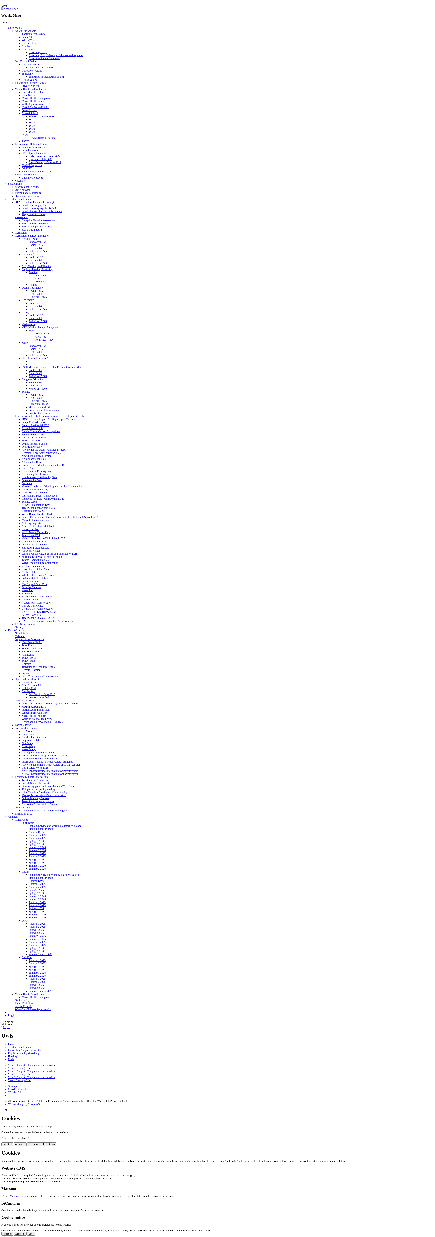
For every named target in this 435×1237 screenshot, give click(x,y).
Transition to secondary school (38, 801)
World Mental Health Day (36, 532)
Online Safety (22, 807)
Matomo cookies (19, 1196)
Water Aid (27, 590)
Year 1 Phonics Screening (35, 223)
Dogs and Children (32, 740)
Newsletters (21, 633)
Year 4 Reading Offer (19, 1080)
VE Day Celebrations (33, 565)
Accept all (20, 1144)
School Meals (29, 657)
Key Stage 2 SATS (32, 229)
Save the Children (31, 587)
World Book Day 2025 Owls (37, 514)
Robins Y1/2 (42, 333)
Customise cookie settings (42, 1144)
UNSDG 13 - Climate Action (37, 608)
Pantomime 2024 (31, 535)
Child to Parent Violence (35, 737)
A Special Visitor (31, 550)
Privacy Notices (30, 85)
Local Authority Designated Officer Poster (44, 755)
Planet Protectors (24, 1003)
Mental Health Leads (33, 101)
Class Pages (21, 819)
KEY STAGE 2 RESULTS (36, 171)
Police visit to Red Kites (35, 578)
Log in (11, 1015)
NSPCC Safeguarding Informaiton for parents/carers (50, 773)
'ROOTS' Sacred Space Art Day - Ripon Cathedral (49, 419)
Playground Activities (33, 214)
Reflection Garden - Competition (39, 495)
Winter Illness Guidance (34, 712)
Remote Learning (31, 669)
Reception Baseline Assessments (39, 220)
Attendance (28, 654)
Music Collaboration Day (35, 520)
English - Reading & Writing (37, 269)
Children (13, 816)
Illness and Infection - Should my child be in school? (50, 703)
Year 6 (32, 131)
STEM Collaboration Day (36, 504)
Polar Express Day (32, 446)
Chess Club (28, 468)
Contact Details (30, 43)
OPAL (25, 134)
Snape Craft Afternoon (34, 422)
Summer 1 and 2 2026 (40, 954)
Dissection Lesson (38, 403)
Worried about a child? (27, 186)
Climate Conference (32, 605)
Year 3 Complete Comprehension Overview (31, 1071)
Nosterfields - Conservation (36, 602)
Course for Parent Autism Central (39, 804)
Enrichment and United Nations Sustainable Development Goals (49, 416)
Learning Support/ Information (31, 776)
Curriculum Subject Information (32, 235)
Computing (28, 254)
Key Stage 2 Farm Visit (34, 584)
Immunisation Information (36, 709)
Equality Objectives (32, 177)
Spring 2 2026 (36, 844)
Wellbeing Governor (33, 104)
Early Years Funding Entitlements (40, 676)
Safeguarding (15, 183)
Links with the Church (41, 67)
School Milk (28, 660)
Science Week (29, 501)
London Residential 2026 (35, 425)
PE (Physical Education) (35, 358)
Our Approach (22, 189)
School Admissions (32, 648)
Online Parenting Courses (35, 798)
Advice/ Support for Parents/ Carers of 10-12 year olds (51, 764)
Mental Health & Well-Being (30, 994)
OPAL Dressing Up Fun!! (42, 137)
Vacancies (20, 180)
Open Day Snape (31, 581)
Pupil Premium (30, 150)
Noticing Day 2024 (32, 523)
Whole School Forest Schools (38, 575)
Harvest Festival (30, 529)
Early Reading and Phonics (36, 266)
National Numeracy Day (35, 489)
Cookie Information (18, 1089)
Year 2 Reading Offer (19, 1068)
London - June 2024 (39, 697)
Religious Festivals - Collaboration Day (43, 498)
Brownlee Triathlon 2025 (35, 569)
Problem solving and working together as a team (54, 874)
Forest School (29, 110)
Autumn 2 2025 (37, 838)
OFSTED (27, 168)
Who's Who (28, 40)
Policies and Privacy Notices (30, 82)
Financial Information (33, 147)
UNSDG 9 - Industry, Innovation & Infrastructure (48, 621)
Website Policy (16, 1092)
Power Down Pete (31, 614)
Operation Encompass (27, 196)
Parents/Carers (16, 630)
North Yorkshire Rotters (34, 492)
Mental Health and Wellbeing (30, 88)
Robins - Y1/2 (36, 244)
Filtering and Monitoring (28, 192)
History (26, 312)
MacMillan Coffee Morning (36, 455)
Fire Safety (27, 743)
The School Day (30, 651)
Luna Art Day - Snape (34, 437)
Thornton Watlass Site (33, 33)
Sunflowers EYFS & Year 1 (43, 116)
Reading (33, 272)
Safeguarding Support (26, 728)
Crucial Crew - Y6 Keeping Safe (39, 477)
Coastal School (30, 113)
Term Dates (28, 645)
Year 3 (32, 122)
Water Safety (29, 749)
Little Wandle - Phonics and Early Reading (45, 792)
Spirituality (27, 73)
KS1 (31, 361)
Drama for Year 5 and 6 (34, 443)
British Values (29, 79)
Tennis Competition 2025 (35, 559)
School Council (23, 1006)
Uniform (26, 663)
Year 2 (32, 119)
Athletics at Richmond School (38, 526)
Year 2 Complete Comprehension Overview (31, 1065)
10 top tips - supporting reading (38, 789)
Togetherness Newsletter (35, 780)
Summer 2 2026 (37, 850)
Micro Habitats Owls (40, 406)
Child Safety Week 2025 (35, 767)
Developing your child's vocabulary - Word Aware (49, 786)
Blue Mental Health (32, 92)
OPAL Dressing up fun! (34, 205)
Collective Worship (32, 70)
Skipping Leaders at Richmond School (42, 556)
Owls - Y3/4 (35, 247)
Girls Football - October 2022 (44, 156)
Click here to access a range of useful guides (45, 810)
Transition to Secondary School (38, 666)
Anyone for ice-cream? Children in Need (44, 449)
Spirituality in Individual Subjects (46, 76)
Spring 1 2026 (36, 841)
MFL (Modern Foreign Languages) (40, 327)
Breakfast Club (30, 682)
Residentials (28, 691)
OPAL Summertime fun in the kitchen (42, 211)
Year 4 (32, 125)
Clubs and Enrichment (27, 679)
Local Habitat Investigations (44, 410)
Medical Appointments (34, 706)
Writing (33, 284)
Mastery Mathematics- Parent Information (44, 795)
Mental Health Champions (36, 98)
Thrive (25, 140)
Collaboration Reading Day (36, 471)
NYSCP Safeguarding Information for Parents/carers (50, 770)
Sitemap (12, 1086)
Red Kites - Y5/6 (38, 251)
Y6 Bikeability (30, 572)
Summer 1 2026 (37, 847)
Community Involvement (35, 474)
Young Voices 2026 (32, 434)
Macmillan (27, 593)
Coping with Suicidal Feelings (38, 752)
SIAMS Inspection (32, 165)
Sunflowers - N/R (38, 241)
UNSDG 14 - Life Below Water (39, 611)
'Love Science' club (32, 428)
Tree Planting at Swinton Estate (38, 507)
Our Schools (15, 27)
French (32, 330)
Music (25, 342)
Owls (38, 278)
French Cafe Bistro (32, 440)
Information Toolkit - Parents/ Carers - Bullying (47, 761)
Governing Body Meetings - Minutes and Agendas (56, 55)
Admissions (28, 46)
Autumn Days (36, 831)
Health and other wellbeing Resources (42, 721)
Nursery (19, 627)
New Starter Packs (32, 642)
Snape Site (27, 37)
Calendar (20, 636)
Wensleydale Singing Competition (40, 562)
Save (31, 1234)
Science (26, 391)
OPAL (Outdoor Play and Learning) (34, 202)
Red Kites (40, 281)
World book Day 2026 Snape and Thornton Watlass (49, 553)
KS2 (31, 364)
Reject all (7, 1144)
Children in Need (31, 599)
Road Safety (28, 95)
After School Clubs (32, 685)
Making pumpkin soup (41, 828)
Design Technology (32, 287)
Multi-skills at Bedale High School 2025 (43, 538)
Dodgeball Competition (34, 544)
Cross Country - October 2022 (45, 162)
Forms (25, 672)
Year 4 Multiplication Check (37, 226)
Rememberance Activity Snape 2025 (41, 452)
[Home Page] (9, 8)
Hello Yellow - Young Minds (37, 596)
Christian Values (30, 64)
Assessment (21, 217)
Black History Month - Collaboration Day (44, 465)
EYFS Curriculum (25, 624)
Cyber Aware (29, 734)
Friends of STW (23, 813)
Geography (28, 299)
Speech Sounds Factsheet (35, 783)
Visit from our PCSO (33, 510)
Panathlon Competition (34, 541)
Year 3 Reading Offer (19, 1074)
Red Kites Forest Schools (35, 547)
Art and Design (30, 238)
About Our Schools (25, 30)
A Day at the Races (32, 462)
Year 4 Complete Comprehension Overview (31, 1077)
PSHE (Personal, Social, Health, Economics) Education (51, 367)
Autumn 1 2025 (37, 835)
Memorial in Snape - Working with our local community (52, 486)
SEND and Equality (26, 174)
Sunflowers (41, 275)
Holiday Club (29, 688)
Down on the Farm (32, 480)
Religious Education (33, 379)
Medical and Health (25, 700)
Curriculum (21, 232)
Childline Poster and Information (39, 758)
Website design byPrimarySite (25, 1104)
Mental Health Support (34, 715)
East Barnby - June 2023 (42, 694)
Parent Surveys (23, 724)
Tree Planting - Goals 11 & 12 (38, 617)
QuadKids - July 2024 (40, 159)
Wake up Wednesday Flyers (37, 718)
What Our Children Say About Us (33, 1009)
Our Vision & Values (26, 61)
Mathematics (28, 324)
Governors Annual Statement (44, 58)
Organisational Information (29, 639)
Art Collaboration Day (34, 458)
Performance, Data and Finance (32, 144)
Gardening (27, 483)
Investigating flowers (40, 413)
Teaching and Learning (20, 199)
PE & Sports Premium (34, 153)
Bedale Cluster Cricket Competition (41, 431)
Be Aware (27, 731)
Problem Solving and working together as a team (55, 825)
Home (11, 1043)
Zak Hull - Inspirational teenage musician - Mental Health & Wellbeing (60, 517)
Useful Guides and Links (35, 107)
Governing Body (38, 52)
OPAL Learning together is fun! (39, 208)
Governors (27, 49)
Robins (25, 871)
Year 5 (32, 128)
